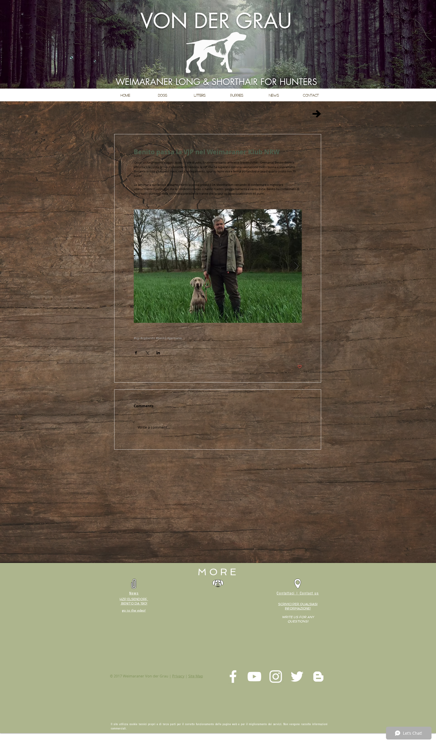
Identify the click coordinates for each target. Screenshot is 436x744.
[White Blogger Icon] (318, 676)
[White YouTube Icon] (254, 676)
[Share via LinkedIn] (158, 353)
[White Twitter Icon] (297, 676)
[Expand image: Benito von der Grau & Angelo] (218, 266)
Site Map (195, 676)
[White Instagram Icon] (275, 676)
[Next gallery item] (296, 265)
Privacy (178, 676)
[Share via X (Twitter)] (147, 353)
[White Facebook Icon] (233, 676)
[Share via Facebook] (136, 353)
